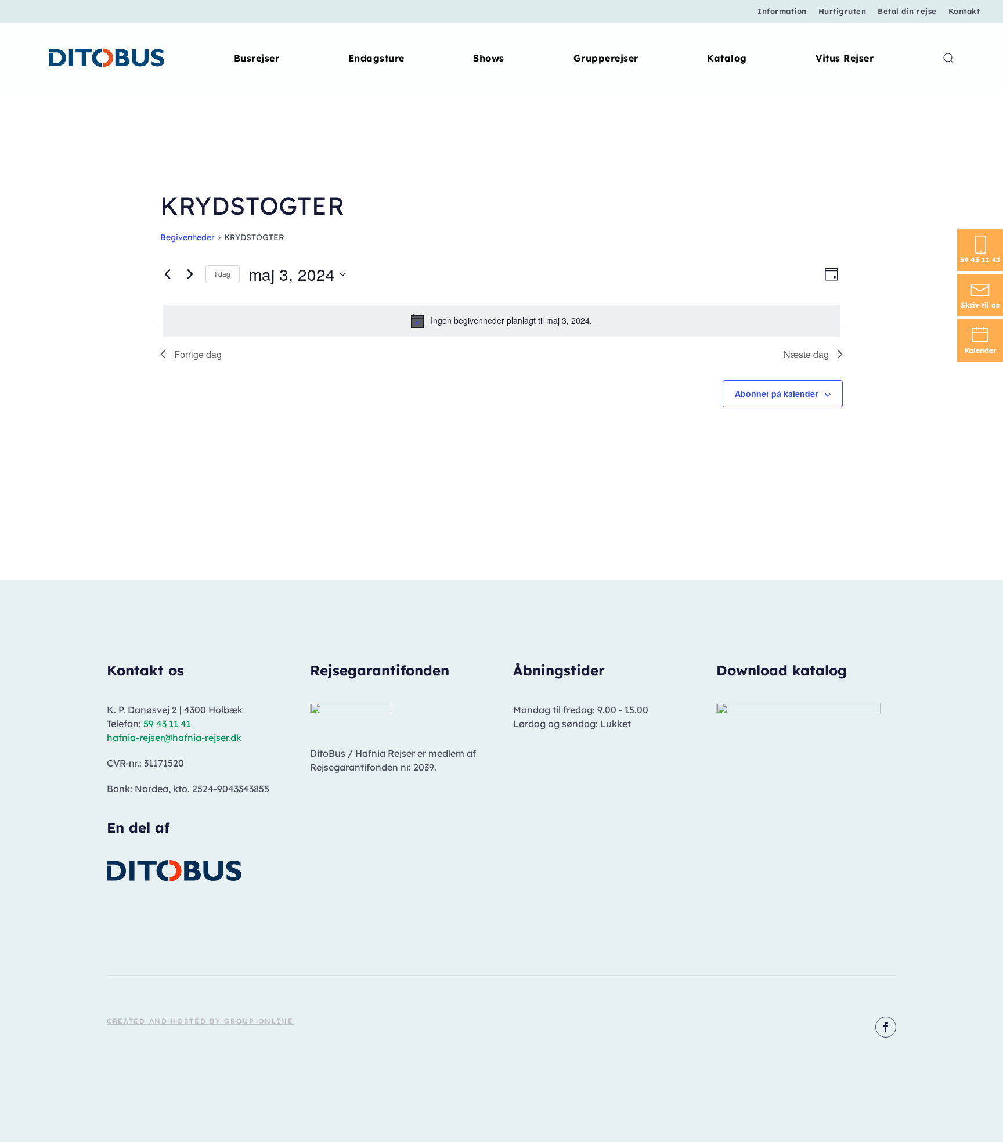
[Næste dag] (190, 274)
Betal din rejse (907, 11)
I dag (222, 274)
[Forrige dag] (167, 274)
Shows (488, 58)
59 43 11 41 (167, 723)
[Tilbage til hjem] (107, 58)
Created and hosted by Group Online (200, 1021)
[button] (948, 58)
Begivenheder (187, 237)
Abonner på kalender (776, 393)
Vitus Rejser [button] (845, 58)
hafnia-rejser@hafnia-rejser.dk (174, 737)
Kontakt (964, 11)
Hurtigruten (842, 11)
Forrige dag (198, 354)
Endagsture (376, 58)
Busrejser (257, 58)
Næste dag (806, 354)
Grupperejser (605, 58)
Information (782, 11)
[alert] (501, 321)
